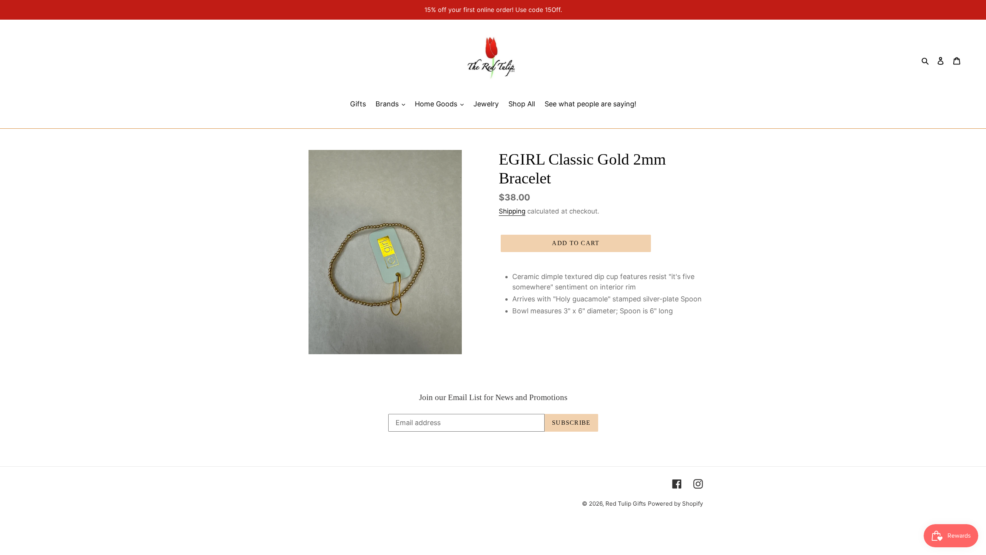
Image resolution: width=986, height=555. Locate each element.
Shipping (512, 211)
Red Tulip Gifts (625, 503)
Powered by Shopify (675, 503)
